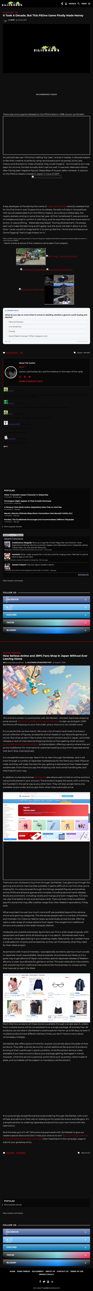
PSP (16, 12)
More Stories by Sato (31, 381)
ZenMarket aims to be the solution (20, 744)
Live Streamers (15, 327)
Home (12, 1271)
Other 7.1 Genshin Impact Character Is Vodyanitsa (26, 495)
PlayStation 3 (8, 12)
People (6, 535)
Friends (12, 331)
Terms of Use (76, 1271)
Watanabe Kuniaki (56, 206)
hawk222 (16, 554)
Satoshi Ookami (19, 565)
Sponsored (16, 652)
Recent (12, 535)
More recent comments (13, 581)
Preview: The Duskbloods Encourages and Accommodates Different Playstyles (39, 519)
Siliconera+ (38, 1271)
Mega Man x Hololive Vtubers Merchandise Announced (23, 550)
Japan (80, 353)
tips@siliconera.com (51, 1288)
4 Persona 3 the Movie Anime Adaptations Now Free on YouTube (33, 507)
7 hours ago (48, 550)
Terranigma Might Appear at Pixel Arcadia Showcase (27, 501)
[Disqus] (46, 417)
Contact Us (62, 1271)
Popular (20, 535)
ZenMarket (40, 777)
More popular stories (13, 526)
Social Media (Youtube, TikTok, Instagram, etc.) (28, 336)
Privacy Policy (46, 1274)
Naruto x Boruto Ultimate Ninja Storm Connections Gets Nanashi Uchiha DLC (38, 513)
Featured (7, 652)
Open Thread (23, 1271)
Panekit (87, 353)
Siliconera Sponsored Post (39, 662)
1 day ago (53, 570)
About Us (50, 1271)
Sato (13, 20)
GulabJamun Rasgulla (22, 543)
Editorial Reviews (16, 322)
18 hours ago (43, 560)
